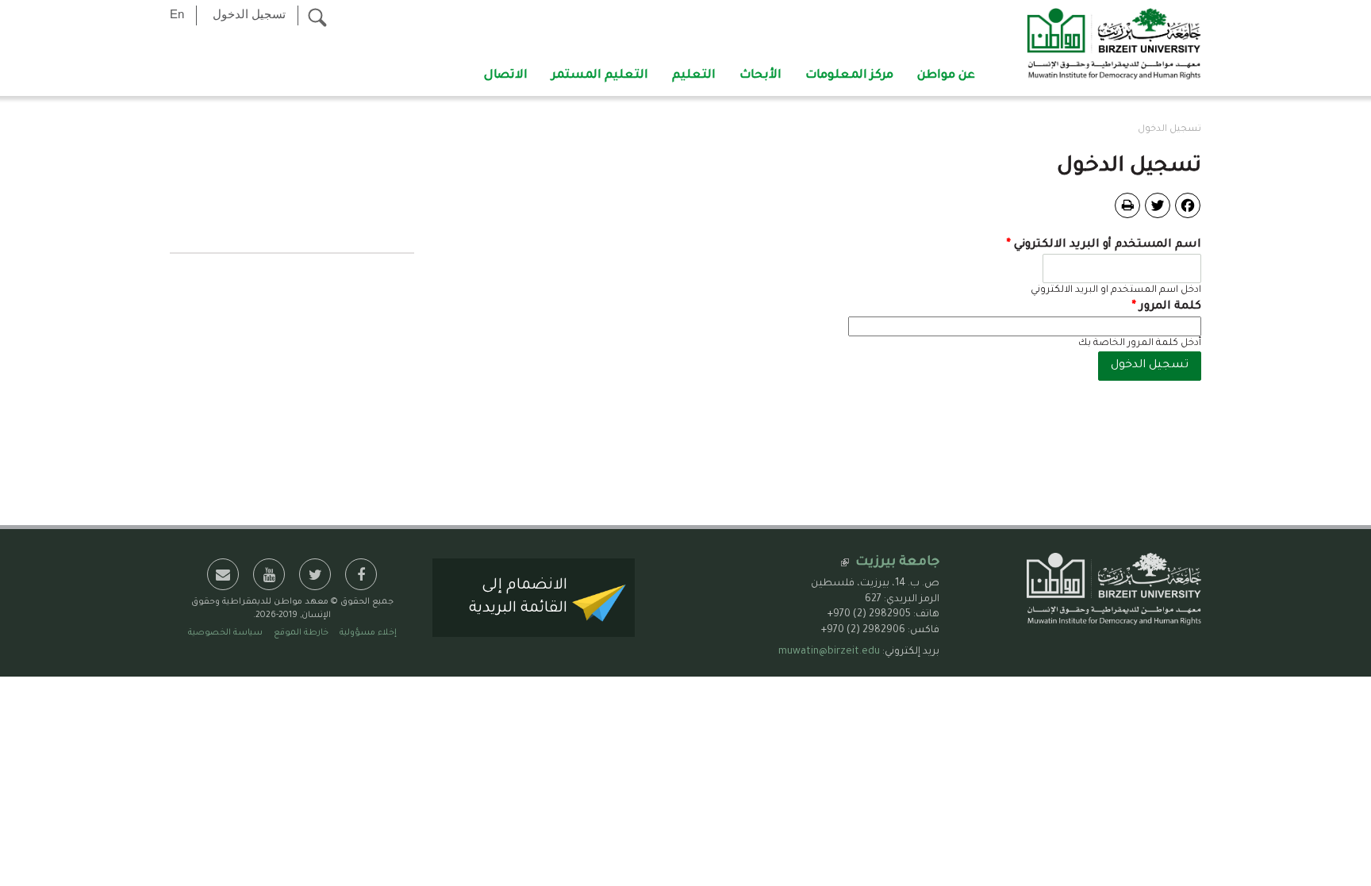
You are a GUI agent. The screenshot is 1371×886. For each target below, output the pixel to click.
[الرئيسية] (1114, 45)
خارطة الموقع (301, 633)
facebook (361, 574)
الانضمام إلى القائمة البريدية (518, 597)
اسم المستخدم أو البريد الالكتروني (1104, 245)
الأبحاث (760, 75)
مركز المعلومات (849, 75)
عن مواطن (946, 75)
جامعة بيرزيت (897, 562)
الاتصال (506, 75)
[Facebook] (1187, 206)
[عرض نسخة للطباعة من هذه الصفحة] (1127, 205)
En (177, 14)
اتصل (223, 574)
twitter (315, 574)
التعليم (694, 75)
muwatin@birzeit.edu (829, 652)
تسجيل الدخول (249, 14)
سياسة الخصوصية (225, 633)
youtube (269, 574)
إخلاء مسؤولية (368, 633)
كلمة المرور (1166, 307)
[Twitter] (1157, 206)
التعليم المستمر (599, 75)
